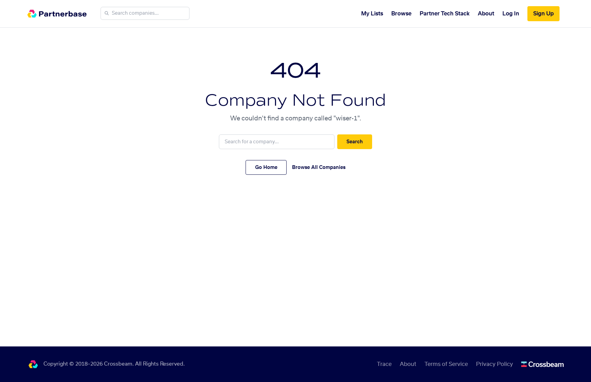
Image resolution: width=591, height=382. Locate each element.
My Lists (372, 13)
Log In (510, 13)
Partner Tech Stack (445, 13)
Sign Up (543, 13)
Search (354, 142)
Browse (401, 13)
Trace (384, 364)
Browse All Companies (318, 167)
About (486, 13)
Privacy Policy (494, 364)
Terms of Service (446, 364)
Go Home (266, 167)
